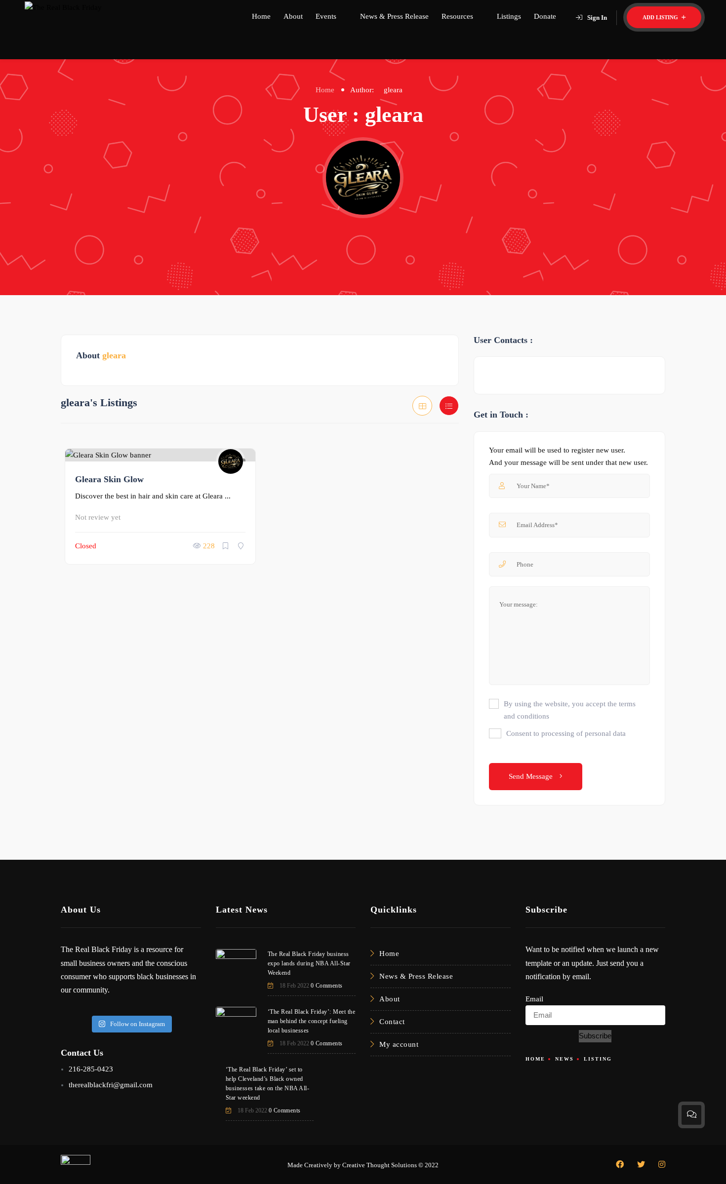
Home (261, 16)
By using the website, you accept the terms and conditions (570, 710)
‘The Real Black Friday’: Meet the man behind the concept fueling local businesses (312, 1021)
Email (534, 999)
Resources (457, 16)
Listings (509, 16)
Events (326, 16)
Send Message (532, 776)
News (564, 1059)
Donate (545, 16)
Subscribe (595, 1035)
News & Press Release (394, 16)
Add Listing (661, 17)
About (293, 16)
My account (398, 1044)
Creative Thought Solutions (379, 1165)
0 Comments (327, 985)
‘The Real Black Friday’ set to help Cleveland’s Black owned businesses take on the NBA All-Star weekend (268, 1083)
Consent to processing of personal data (566, 733)
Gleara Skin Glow (109, 479)
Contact (392, 1022)
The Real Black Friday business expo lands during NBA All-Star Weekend (309, 963)
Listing (598, 1059)
